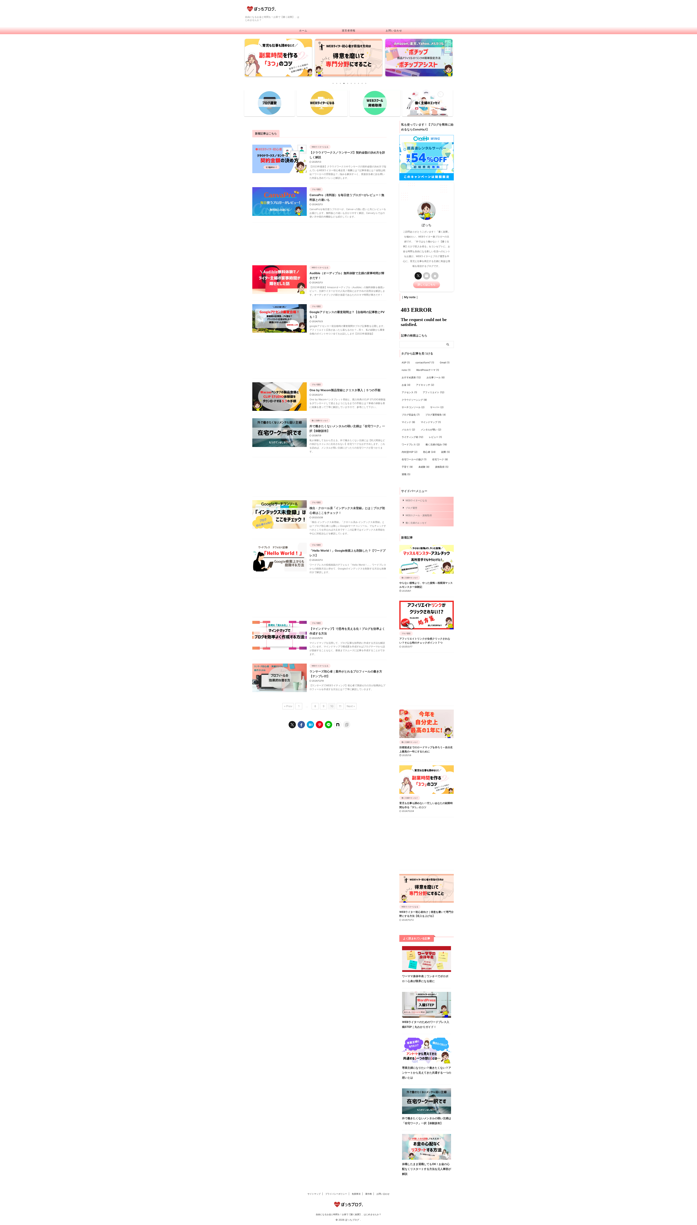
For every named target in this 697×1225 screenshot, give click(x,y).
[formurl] (426, 275)
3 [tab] (340, 83)
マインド (408, 422)
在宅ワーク (440, 459)
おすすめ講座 (411, 377)
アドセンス (409, 392)
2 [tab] (337, 83)
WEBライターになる (416, 500)
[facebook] (301, 724)
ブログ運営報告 (435, 414)
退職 (406, 474)
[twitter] (292, 724)
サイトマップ (314, 1193)
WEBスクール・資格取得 (418, 515)
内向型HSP (409, 451)
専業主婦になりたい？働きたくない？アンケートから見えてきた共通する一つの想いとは (426, 1072)
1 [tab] (333, 83)
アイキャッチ (425, 384)
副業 (445, 451)
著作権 (368, 1193)
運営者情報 (348, 30)
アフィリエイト (433, 392)
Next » (351, 706)
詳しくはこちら (426, 284)
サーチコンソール (413, 407)
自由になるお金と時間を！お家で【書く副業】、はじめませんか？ (348, 1214)
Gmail (445, 362)
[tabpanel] (278, 58)
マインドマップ (431, 422)
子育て (407, 466)
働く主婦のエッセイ (416, 522)
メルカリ (408, 429)
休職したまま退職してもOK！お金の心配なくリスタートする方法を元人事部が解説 (426, 1169)
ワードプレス (411, 444)
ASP (406, 362)
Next (449, 57)
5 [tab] (347, 83)
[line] (328, 724)
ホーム (303, 30)
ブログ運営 (411, 507)
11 (340, 706)
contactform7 (424, 362)
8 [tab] (358, 83)
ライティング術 (412, 437)
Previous (248, 57)
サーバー (437, 407)
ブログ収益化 (411, 414)
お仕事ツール (436, 377)
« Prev (288, 706)
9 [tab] (362, 83)
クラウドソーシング (414, 399)
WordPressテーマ (427, 369)
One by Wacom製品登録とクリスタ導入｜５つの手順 (344, 390)
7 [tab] (355, 83)
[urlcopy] (346, 724)
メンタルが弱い (431, 429)
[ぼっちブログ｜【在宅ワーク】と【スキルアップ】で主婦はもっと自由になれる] (310, 724)
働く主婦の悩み (436, 444)
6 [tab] (351, 83)
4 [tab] (344, 83)
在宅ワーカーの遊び (414, 459)
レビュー (435, 437)
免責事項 (356, 1193)
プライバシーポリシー (336, 1193)
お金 (406, 384)
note (406, 369)
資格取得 (442, 466)
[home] (435, 275)
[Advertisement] (319, 243)
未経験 (423, 466)
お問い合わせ (394, 30)
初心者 (429, 451)
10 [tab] (366, 83)
